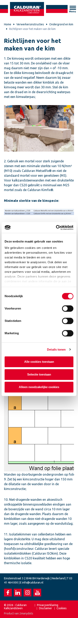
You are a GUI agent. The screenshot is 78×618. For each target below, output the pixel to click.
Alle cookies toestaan (39, 361)
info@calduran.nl (32, 582)
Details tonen (56, 349)
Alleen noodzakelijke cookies (39, 387)
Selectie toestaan (39, 374)
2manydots (26, 613)
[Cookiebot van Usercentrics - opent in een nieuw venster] (56, 227)
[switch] (67, 308)
